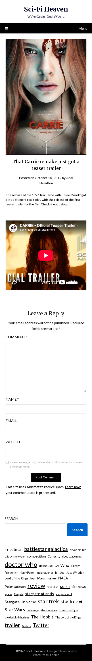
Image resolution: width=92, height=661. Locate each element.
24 (6, 550)
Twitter (41, 625)
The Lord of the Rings (68, 617)
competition (36, 556)
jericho (60, 572)
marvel (51, 578)
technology (33, 610)
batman (16, 549)
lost (32, 578)
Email (12, 420)
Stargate (18, 594)
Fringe (9, 572)
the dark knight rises (17, 617)
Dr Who (61, 565)
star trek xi (71, 601)
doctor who (21, 564)
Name (12, 399)
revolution (52, 586)
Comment (17, 337)
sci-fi (65, 586)
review (36, 585)
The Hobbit (42, 616)
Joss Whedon (75, 572)
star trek (48, 601)
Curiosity (54, 556)
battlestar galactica (46, 549)
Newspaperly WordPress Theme (55, 653)
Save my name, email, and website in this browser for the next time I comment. (46, 464)
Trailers (26, 626)
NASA (63, 578)
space (8, 594)
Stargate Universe (20, 602)
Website (13, 442)
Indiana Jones (45, 572)
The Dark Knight (68, 610)
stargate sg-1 (64, 594)
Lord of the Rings (17, 578)
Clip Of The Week (15, 556)
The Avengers (49, 610)
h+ (16, 572)
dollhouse (46, 565)
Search (11, 519)
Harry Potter (27, 572)
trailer (12, 625)
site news (79, 586)
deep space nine (72, 556)
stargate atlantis (39, 593)
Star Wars (15, 609)
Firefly (75, 565)
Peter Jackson (15, 587)
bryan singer (78, 550)
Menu (82, 28)
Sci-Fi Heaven (46, 9)
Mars (41, 578)
